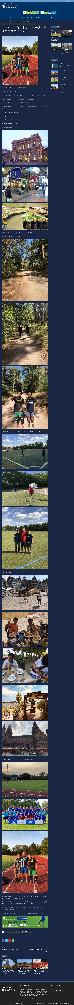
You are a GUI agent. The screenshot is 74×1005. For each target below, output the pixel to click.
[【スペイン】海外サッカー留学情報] (54, 72)
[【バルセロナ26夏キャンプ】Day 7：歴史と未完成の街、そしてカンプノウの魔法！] (9, 964)
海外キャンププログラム (67, 36)
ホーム (3, 18)
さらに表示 (61, 92)
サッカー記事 (10, 23)
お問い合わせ (53, 18)
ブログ (37, 18)
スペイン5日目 (65, 37)
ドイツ (14, 23)
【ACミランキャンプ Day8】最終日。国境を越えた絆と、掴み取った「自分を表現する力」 (24, 972)
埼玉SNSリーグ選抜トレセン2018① (10, 949)
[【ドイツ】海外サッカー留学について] (54, 86)
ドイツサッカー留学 (6, 913)
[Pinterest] (9, 940)
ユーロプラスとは (11, 18)
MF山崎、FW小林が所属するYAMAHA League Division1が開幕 (56, 39)
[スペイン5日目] (67, 33)
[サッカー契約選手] (54, 79)
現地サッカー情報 (24, 23)
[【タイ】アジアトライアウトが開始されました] (67, 46)
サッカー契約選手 (62, 77)
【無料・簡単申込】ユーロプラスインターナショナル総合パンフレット (65, 65)
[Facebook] (64, 1)
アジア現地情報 (53, 49)
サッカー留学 (21, 18)
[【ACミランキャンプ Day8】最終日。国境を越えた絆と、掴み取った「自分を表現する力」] (24, 964)
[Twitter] (71, 1)
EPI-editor (5, 34)
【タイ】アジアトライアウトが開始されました (67, 52)
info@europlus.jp (31, 998)
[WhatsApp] (13, 940)
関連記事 (4, 956)
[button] (70, 18)
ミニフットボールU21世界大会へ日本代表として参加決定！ (37, 950)
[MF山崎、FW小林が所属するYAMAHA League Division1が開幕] (56, 33)
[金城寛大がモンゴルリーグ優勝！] (56, 46)
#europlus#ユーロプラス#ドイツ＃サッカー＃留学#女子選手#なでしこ (18, 931)
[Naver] (69, 1)
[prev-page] (2, 976)
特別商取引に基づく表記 (65, 1003)
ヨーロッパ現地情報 (31, 23)
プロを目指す (30, 18)
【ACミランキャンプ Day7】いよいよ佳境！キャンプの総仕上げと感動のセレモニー (40, 972)
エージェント (44, 18)
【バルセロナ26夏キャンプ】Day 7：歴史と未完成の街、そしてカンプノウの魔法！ (8, 972)
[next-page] (5, 976)
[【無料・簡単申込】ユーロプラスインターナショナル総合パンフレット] (54, 65)
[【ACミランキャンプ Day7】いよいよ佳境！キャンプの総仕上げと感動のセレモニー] (40, 964)
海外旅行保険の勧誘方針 (40, 1003)
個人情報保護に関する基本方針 (52, 1003)
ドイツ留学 (18, 23)
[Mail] (66, 1)
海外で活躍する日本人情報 (55, 36)
